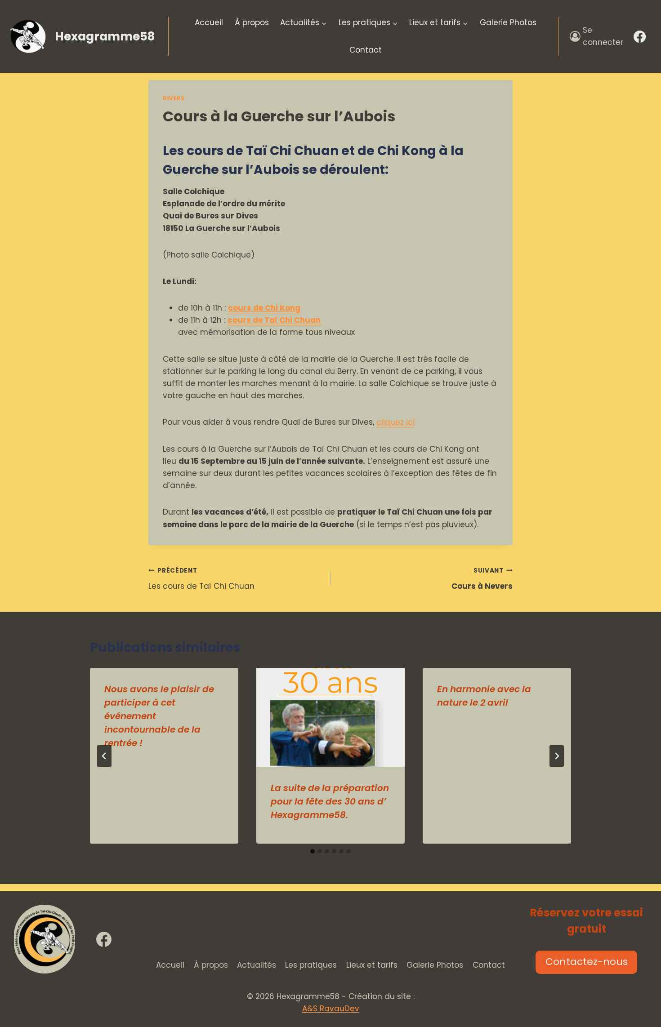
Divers (174, 98)
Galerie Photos (508, 22)
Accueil (209, 22)
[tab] (312, 851)
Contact (365, 49)
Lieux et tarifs (371, 965)
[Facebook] (640, 36)
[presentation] (330, 717)
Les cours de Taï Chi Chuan (201, 578)
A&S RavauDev (330, 1008)
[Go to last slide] (104, 756)
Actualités (256, 965)
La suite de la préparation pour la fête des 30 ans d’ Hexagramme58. (330, 801)
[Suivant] (556, 756)
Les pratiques (311, 965)
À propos (252, 22)
